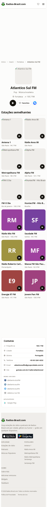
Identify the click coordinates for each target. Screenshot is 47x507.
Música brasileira (26, 92)
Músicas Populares (8, 453)
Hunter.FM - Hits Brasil (35, 203)
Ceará (11, 62)
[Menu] (43, 4)
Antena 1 (6, 142)
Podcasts (4, 449)
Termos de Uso (22, 495)
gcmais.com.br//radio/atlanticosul (29, 370)
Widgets (4, 479)
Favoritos (25, 103)
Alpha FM (29, 172)
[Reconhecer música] (34, 103)
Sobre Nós (5, 472)
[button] (12, 128)
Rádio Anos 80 (32, 142)
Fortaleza (20, 62)
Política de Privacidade (8, 495)
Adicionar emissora (8, 475)
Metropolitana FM (11, 172)
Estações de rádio (8, 445)
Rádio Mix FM (8, 233)
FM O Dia (6, 203)
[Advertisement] (23, 34)
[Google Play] (25, 436)
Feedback (5, 483)
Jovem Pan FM (32, 294)
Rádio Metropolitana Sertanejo (32, 458)
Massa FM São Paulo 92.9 (35, 264)
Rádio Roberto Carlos (12, 264)
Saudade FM (31, 233)
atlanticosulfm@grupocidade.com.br (28, 365)
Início (3, 62)
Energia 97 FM (9, 294)
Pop (15, 92)
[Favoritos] (38, 4)
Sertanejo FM (29, 463)
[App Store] (9, 436)
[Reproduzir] (13, 103)
